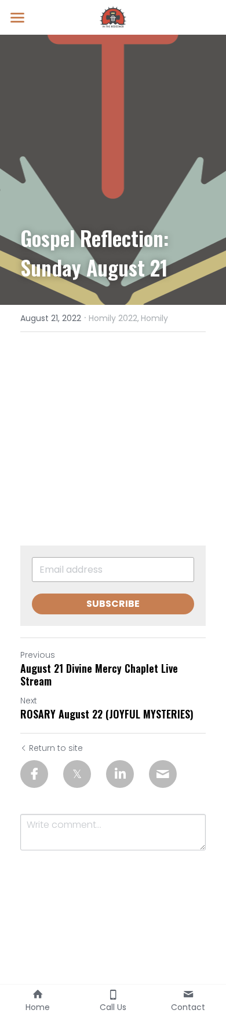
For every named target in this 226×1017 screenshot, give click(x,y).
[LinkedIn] (120, 774)
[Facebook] (34, 774)
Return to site (56, 748)
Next (28, 700)
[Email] (163, 774)
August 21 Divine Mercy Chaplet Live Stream (99, 675)
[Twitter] (77, 774)
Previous (37, 655)
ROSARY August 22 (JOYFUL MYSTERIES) (107, 714)
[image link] (113, 16)
